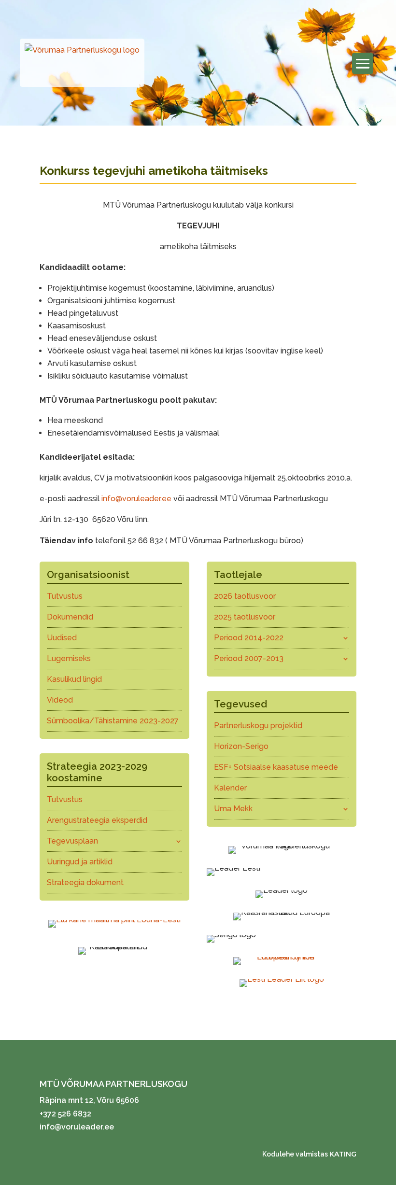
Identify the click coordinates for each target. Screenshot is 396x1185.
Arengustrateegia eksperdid (97, 820)
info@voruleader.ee (136, 498)
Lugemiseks (69, 658)
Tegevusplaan (72, 841)
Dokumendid (70, 616)
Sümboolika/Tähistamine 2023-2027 (113, 720)
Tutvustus (65, 596)
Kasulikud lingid (74, 679)
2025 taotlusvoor (244, 616)
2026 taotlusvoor (245, 596)
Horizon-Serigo (241, 746)
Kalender (230, 787)
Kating (342, 1154)
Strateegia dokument (85, 882)
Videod (60, 700)
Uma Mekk (233, 808)
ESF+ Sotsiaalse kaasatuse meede (276, 767)
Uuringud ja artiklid (80, 861)
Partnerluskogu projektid (258, 725)
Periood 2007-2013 (248, 658)
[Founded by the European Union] (281, 956)
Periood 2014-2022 (248, 637)
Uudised (62, 637)
